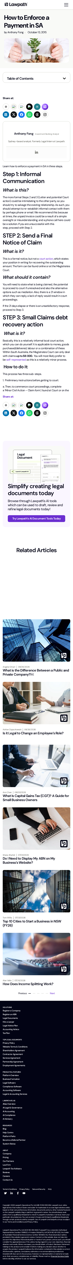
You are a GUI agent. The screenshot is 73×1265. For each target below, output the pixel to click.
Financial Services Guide (60, 1256)
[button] (64, 78)
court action (46, 258)
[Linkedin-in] (11, 1193)
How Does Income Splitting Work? (28, 984)
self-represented (16, 359)
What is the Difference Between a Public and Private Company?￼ (36, 672)
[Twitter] (5, 1193)
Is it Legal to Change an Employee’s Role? (33, 733)
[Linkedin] (36, 152)
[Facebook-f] (18, 1193)
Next (52, 993)
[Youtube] (24, 1193)
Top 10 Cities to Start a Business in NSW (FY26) (32, 923)
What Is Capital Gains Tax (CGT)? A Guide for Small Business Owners (36, 798)
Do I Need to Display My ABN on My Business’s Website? (29, 860)
